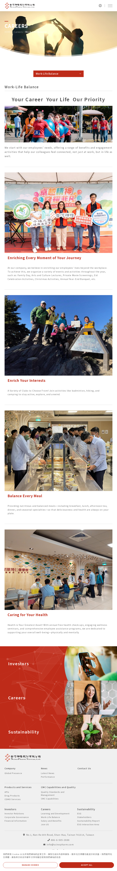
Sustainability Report (88, 820)
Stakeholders (84, 817)
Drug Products (12, 795)
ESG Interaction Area (88, 824)
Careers (18, 31)
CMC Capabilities (50, 798)
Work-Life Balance (36, 31)
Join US (45, 824)
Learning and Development (55, 813)
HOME (8, 31)
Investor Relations (14, 813)
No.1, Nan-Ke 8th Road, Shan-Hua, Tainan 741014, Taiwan (60, 834)
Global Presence (13, 773)
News (44, 768)
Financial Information (16, 820)
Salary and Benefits (51, 820)
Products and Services (18, 787)
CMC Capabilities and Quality (58, 787)
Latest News (47, 773)
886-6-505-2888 (60, 840)
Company (10, 768)
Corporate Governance (17, 817)
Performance (48, 776)
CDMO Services (13, 799)
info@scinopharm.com (60, 844)
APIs (7, 791)
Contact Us (84, 768)
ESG (79, 813)
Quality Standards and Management (52, 793)
